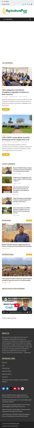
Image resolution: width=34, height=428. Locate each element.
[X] (11, 388)
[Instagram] (18, 388)
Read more (27, 352)
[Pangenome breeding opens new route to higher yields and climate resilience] (7, 177)
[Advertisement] (17, 41)
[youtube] (31, 4)
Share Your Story (6, 371)
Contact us (5, 377)
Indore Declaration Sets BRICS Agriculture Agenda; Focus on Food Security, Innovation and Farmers (21, 210)
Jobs (3, 365)
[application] (17, 305)
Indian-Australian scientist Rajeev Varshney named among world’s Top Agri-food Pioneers (22, 199)
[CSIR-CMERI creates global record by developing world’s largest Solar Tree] (17, 125)
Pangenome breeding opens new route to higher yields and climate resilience (22, 179)
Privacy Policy (6, 368)
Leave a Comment (23, 96)
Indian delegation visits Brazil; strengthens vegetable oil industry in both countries (15, 92)
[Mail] (22, 388)
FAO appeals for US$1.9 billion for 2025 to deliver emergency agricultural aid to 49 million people (17, 279)
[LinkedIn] (7, 388)
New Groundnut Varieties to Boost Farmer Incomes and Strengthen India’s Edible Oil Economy (21, 189)
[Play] (4, 312)
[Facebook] (3, 388)
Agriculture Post (14, 96)
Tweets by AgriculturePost (9, 318)
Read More (5, 109)
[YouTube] (14, 388)
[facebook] (27, 4)
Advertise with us (7, 374)
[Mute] (27, 312)
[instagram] (29, 4)
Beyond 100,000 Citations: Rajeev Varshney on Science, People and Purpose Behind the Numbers (22, 169)
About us (4, 362)
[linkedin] (23, 4)
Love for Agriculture (13, 426)
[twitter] (25, 4)
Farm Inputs (5, 135)
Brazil (3, 87)
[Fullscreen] (30, 312)
